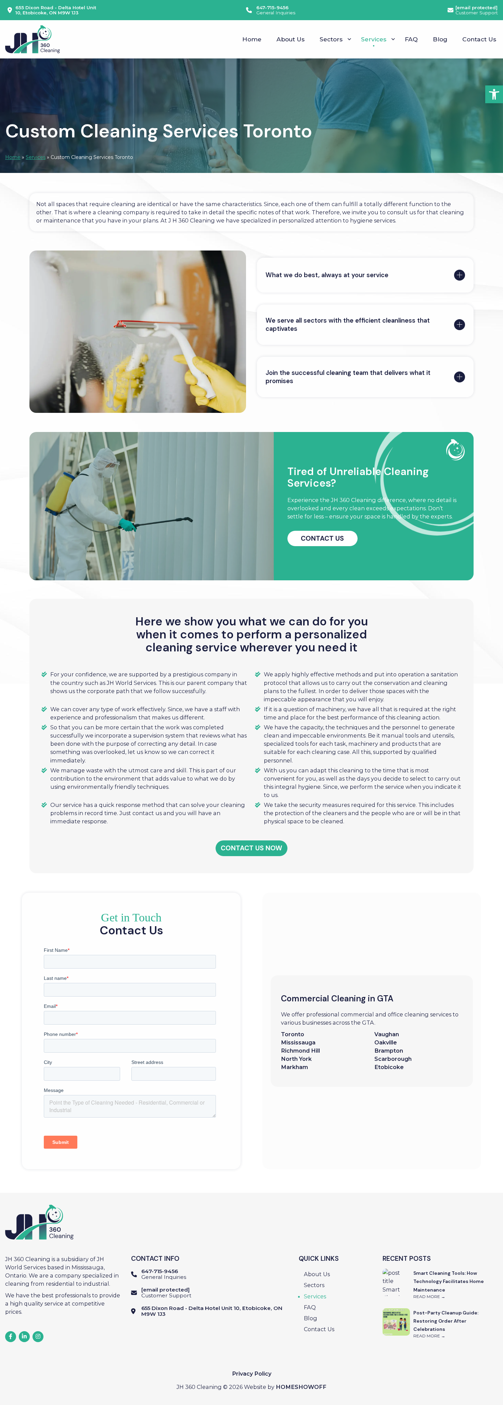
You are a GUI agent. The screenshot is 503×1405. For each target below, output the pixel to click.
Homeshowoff (301, 1386)
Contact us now (251, 848)
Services (36, 157)
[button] (494, 94)
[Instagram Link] (38, 1336)
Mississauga (298, 1042)
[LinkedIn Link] (24, 1336)
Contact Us (322, 538)
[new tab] (10, 1336)
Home (13, 157)
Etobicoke (389, 1067)
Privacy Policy (251, 1373)
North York (296, 1058)
